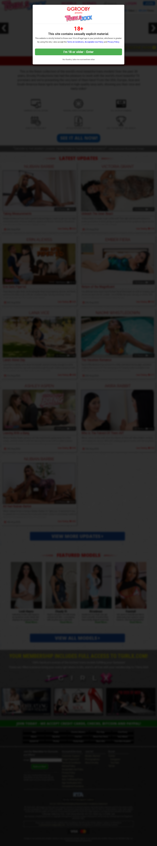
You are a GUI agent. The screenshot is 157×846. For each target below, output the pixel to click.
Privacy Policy (113, 42)
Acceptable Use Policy (94, 42)
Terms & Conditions (75, 42)
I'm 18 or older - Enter (78, 52)
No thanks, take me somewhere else (79, 59)
